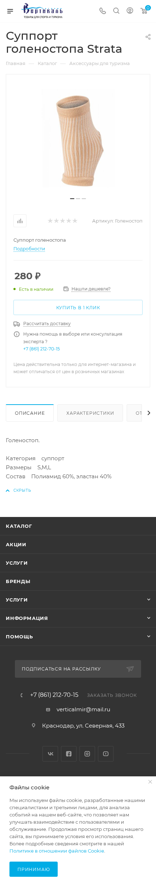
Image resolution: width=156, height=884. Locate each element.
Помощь (19, 636)
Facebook (69, 754)
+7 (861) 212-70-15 (41, 349)
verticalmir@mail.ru (83, 709)
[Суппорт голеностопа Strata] (78, 138)
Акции (16, 544)
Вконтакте (50, 754)
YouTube (106, 754)
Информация (27, 618)
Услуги (17, 563)
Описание (30, 413)
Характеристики (90, 413)
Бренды (18, 581)
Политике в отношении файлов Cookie (56, 851)
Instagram (87, 754)
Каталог (19, 526)
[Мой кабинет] (130, 11)
